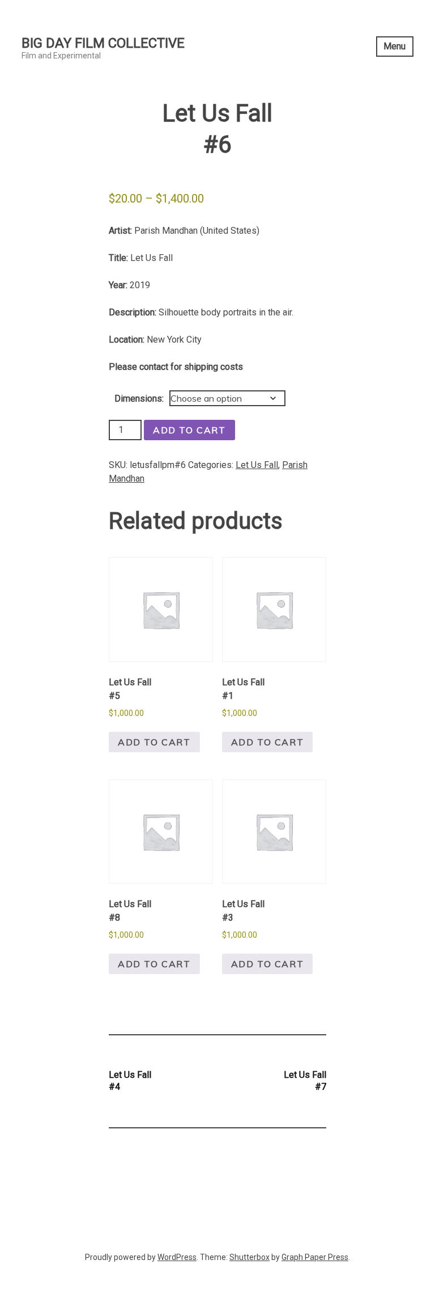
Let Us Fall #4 (130, 1080)
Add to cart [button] (154, 742)
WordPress (177, 1257)
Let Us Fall (257, 465)
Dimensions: (139, 398)
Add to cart (189, 430)
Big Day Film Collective (103, 43)
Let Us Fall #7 (305, 1080)
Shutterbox (249, 1257)
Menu (394, 46)
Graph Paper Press (315, 1257)
